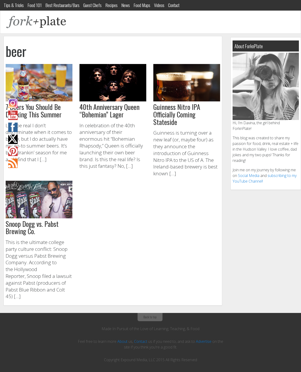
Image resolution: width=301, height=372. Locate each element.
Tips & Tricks (14, 5)
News (125, 5)
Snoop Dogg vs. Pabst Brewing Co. (32, 227)
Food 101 (35, 5)
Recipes (111, 5)
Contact (173, 5)
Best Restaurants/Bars (62, 5)
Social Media (248, 175)
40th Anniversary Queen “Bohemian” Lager (109, 110)
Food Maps (142, 5)
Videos (159, 5)
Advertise (203, 341)
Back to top (150, 317)
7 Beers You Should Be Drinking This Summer (34, 110)
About (122, 341)
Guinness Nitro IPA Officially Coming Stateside (176, 114)
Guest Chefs (92, 5)
